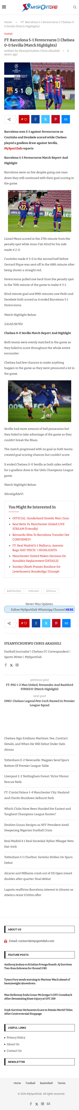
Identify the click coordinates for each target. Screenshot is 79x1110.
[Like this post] (25, 119)
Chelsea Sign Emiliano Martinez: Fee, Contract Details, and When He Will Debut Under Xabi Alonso (36, 744)
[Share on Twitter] (45, 119)
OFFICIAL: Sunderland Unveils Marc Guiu (40, 518)
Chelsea (33, 591)
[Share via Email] (66, 119)
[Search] (75, 7)
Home (8, 22)
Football (30, 1083)
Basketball (46, 1083)
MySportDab (13, 148)
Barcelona (14, 591)
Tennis (62, 1083)
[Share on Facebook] (35, 119)
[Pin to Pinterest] (55, 119)
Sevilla (51, 591)
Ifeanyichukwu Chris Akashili (32, 643)
